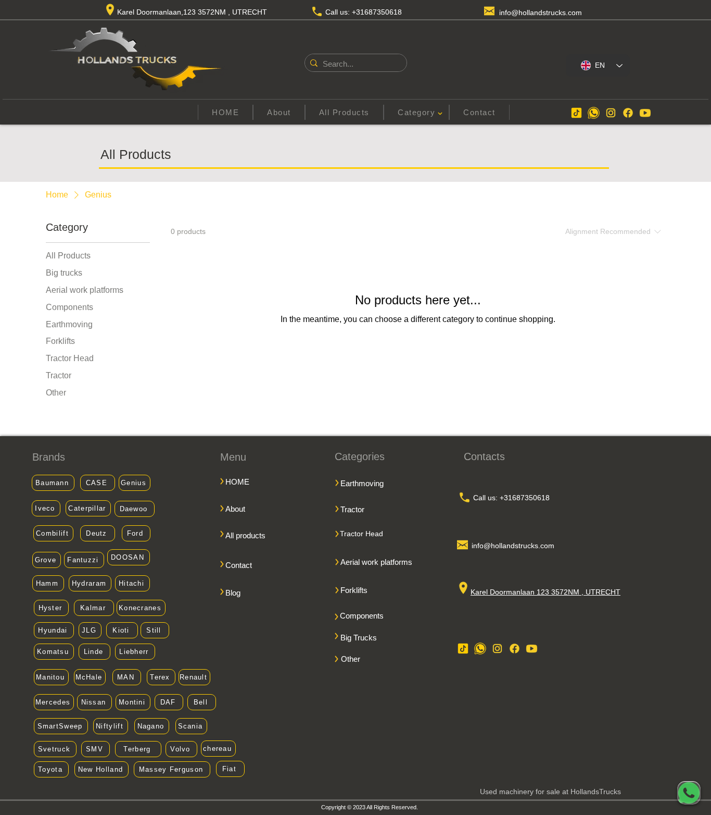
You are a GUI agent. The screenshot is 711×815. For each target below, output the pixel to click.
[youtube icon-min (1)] (645, 113)
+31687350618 (377, 12)
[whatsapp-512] (594, 113)
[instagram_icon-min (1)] (611, 113)
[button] (416, 112)
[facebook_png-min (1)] (628, 113)
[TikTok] (576, 113)
